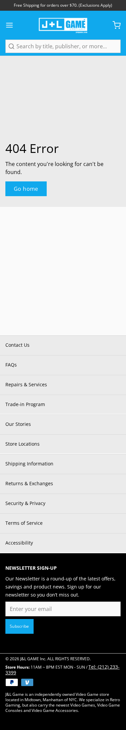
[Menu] (12, 25)
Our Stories (18, 424)
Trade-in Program (25, 404)
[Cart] (114, 25)
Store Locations (22, 444)
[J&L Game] (63, 25)
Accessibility (19, 543)
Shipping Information (29, 463)
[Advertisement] (63, 270)
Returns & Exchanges (29, 483)
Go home (26, 188)
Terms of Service (24, 523)
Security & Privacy (25, 503)
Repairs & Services (26, 384)
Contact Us (17, 345)
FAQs (11, 364)
